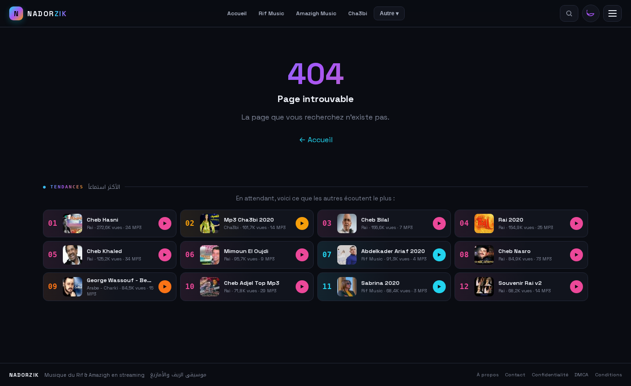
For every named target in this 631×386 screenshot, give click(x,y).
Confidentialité (550, 375)
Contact (515, 375)
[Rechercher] (569, 13)
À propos (487, 375)
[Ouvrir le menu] (612, 13)
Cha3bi (357, 13)
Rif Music (271, 13)
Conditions (608, 375)
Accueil (237, 13)
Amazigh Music (316, 13)
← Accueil (316, 140)
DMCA (582, 375)
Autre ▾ (389, 13)
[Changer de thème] (591, 13)
